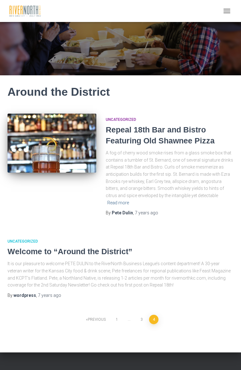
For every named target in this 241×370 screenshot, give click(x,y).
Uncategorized (121, 119)
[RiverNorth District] (27, 11)
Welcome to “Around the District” (70, 251)
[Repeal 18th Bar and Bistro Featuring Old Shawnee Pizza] (52, 143)
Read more (118, 202)
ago (146, 212)
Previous (97, 319)
